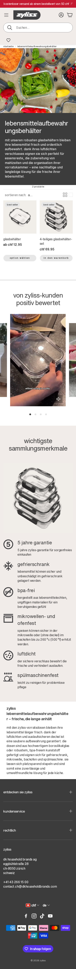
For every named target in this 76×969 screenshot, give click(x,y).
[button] (38, 27)
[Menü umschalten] (6, 15)
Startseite (8, 46)
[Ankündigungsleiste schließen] (72, 3)
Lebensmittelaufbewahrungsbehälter (37, 46)
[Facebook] (26, 916)
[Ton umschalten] (58, 399)
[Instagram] (34, 916)
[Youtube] (50, 916)
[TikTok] (42, 916)
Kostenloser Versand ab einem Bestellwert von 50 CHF (36, 3)
